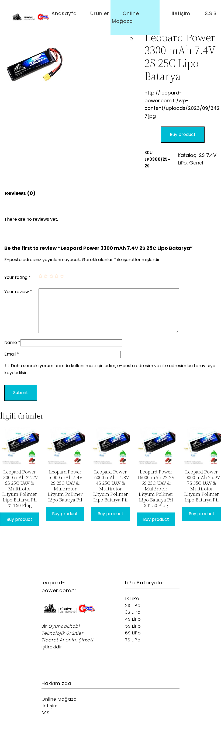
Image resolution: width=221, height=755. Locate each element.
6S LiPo (133, 633)
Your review (18, 292)
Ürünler (99, 13)
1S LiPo (132, 598)
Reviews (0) (20, 193)
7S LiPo (133, 640)
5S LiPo (133, 626)
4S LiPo (133, 619)
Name (12, 342)
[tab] (20, 193)
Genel (196, 162)
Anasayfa (64, 13)
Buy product (183, 134)
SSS (46, 713)
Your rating (17, 277)
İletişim (181, 13)
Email (11, 354)
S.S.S (211, 13)
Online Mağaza (125, 17)
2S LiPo (133, 605)
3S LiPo (133, 612)
